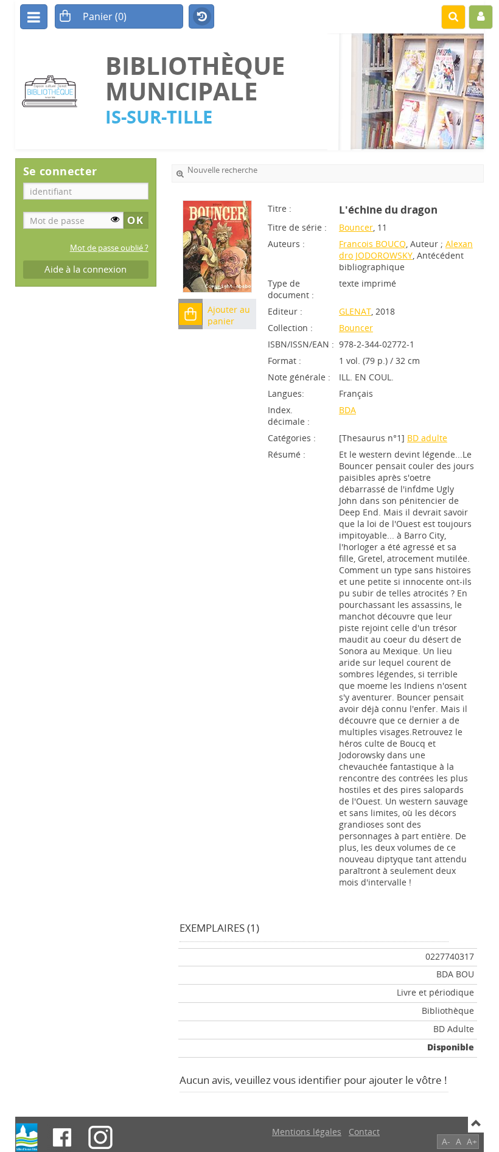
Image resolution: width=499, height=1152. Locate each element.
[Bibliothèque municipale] (54, 91)
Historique (201, 17)
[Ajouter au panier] (190, 314)
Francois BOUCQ (372, 244)
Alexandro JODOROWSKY (406, 249)
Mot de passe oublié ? (109, 248)
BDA (347, 410)
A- (446, 1141)
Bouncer (356, 227)
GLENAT (355, 311)
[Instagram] (100, 1137)
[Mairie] (26, 1137)
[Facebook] (62, 1137)
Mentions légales (306, 1131)
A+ (472, 1141)
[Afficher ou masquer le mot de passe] (115, 219)
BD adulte (427, 438)
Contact (364, 1131)
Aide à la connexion (85, 269)
